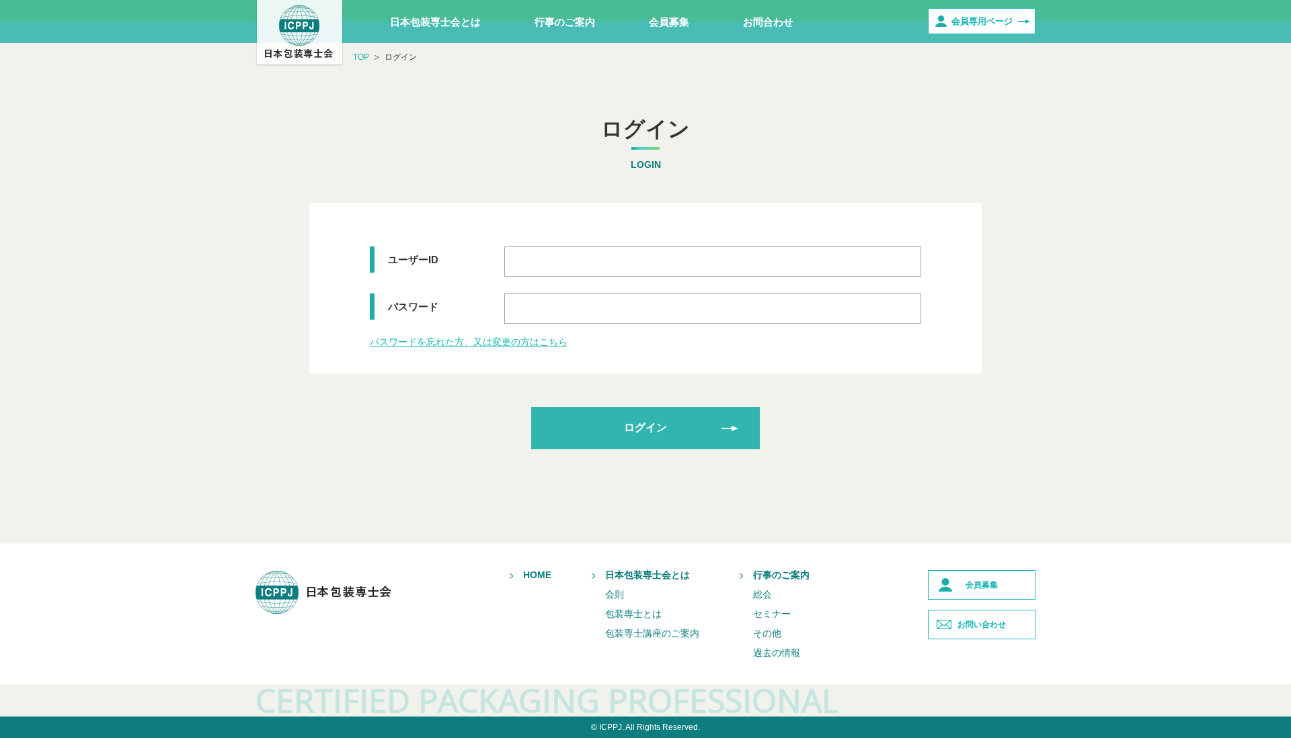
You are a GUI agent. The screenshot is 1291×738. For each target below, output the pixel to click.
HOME (537, 574)
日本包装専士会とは (435, 22)
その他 (767, 633)
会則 (614, 594)
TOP (361, 57)
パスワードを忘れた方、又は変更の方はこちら (469, 341)
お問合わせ (768, 22)
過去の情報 (776, 652)
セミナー (772, 613)
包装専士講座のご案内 (652, 633)
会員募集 (669, 22)
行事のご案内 (565, 22)
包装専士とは (633, 613)
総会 (762, 594)
